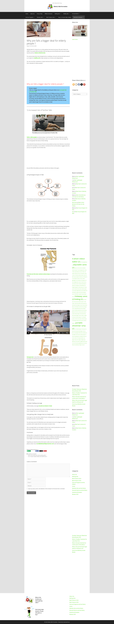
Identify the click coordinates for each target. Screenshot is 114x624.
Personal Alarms (75, 13)
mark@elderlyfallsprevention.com (45, 443)
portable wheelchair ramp (79, 326)
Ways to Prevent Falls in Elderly (64, 17)
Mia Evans (74, 202)
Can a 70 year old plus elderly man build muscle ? (37, 456)
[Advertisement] (48, 74)
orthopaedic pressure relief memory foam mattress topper (79, 319)
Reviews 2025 (40, 17)
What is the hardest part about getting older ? (37, 455)
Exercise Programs (29, 17)
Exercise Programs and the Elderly (77, 604)
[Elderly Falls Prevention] (57, 6)
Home (27, 13)
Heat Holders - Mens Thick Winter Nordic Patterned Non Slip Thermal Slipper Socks (79, 303)
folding (78, 299)
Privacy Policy (39, 13)
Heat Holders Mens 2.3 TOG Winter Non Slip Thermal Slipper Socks (79, 307)
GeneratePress (66, 622)
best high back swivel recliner (78, 278)
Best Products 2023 (76, 478)
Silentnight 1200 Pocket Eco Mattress (81, 332)
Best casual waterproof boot (78, 271)
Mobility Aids (66, 13)
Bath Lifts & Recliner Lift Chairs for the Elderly (78, 204)
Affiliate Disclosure (48, 13)
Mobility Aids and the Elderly (79, 488)
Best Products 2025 (50, 17)
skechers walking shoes (76, 336)
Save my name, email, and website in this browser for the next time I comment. (46, 488)
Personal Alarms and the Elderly (79, 490)
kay (73, 211)
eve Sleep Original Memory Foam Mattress (80, 290)
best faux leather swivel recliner (81, 275)
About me (32, 13)
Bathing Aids (57, 13)
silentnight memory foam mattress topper (79, 334)
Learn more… (75, 39)
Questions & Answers (78, 17)
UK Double (78, 341)
